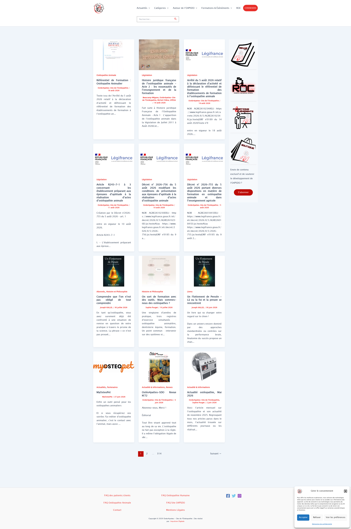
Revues (169, 387)
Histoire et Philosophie (116, 291)
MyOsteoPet (104, 392)
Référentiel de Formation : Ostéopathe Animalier (114, 81)
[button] (345, 491)
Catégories (160, 8)
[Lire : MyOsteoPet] (113, 366)
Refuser (317, 517)
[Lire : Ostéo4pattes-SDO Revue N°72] (159, 366)
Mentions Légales (175, 510)
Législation (147, 75)
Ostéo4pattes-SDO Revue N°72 (159, 393)
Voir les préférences (335, 517)
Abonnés (101, 291)
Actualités (142, 8)
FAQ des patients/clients (117, 495)
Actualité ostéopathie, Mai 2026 (204, 393)
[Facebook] (228, 496)
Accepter (303, 517)
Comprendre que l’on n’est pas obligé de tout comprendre (114, 300)
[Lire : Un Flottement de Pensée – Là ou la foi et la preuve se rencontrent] (204, 271)
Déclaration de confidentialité (322, 524)
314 (159, 453)
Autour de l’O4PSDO (183, 8)
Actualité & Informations (153, 387)
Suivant (215, 453)
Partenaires (112, 387)
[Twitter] (234, 496)
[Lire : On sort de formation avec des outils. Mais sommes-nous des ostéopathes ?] (159, 271)
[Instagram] (239, 496)
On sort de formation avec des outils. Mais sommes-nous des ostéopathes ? (159, 300)
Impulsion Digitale (177, 521)
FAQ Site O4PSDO (175, 502)
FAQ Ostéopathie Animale (117, 502)
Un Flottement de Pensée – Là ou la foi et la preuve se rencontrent (204, 300)
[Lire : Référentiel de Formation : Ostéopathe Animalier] (113, 54)
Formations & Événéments (215, 8)
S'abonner (243, 192)
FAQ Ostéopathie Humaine (175, 495)
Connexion (250, 8)
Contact (117, 510)
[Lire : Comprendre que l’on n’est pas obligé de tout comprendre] (113, 271)
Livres (190, 291)
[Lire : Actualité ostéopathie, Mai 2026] (204, 366)
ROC (238, 8)
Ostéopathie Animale (106, 75)
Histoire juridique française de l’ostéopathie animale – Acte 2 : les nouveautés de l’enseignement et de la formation (159, 86)
